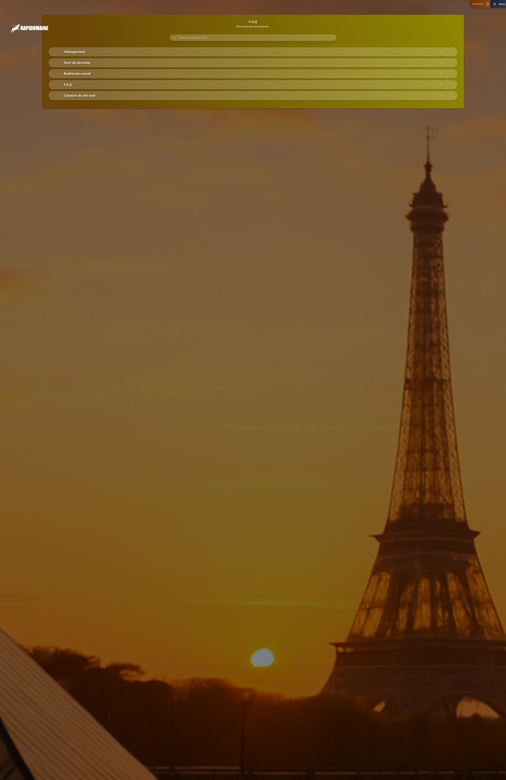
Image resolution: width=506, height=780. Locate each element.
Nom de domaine (77, 63)
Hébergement (74, 52)
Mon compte (478, 4)
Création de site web (80, 95)
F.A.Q (68, 84)
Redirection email (77, 74)
